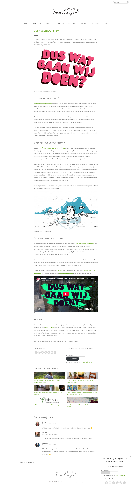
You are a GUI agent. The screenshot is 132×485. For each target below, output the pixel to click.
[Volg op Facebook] (36, 353)
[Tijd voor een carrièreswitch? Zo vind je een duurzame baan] (82, 375)
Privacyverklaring (78, 481)
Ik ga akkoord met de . (80, 362)
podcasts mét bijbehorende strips (52, 148)
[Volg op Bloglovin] (49, 353)
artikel (60, 270)
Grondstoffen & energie (67, 23)
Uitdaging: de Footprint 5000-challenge (47, 405)
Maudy (44, 432)
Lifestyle (49, 23)
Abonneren (72, 359)
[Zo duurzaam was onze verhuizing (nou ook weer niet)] (49, 388)
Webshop (95, 23)
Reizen (83, 23)
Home (25, 23)
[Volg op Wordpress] (52, 353)
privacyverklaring (86, 362)
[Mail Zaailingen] (55, 353)
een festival (49, 327)
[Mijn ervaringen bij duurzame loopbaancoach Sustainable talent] (49, 375)
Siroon (44, 422)
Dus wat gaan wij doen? (43, 103)
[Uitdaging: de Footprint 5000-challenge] (49, 400)
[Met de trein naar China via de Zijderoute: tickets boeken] (82, 400)
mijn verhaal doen (66, 273)
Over (106, 23)
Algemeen (37, 23)
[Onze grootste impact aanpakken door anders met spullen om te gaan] (82, 388)
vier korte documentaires (85, 244)
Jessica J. (45, 443)
